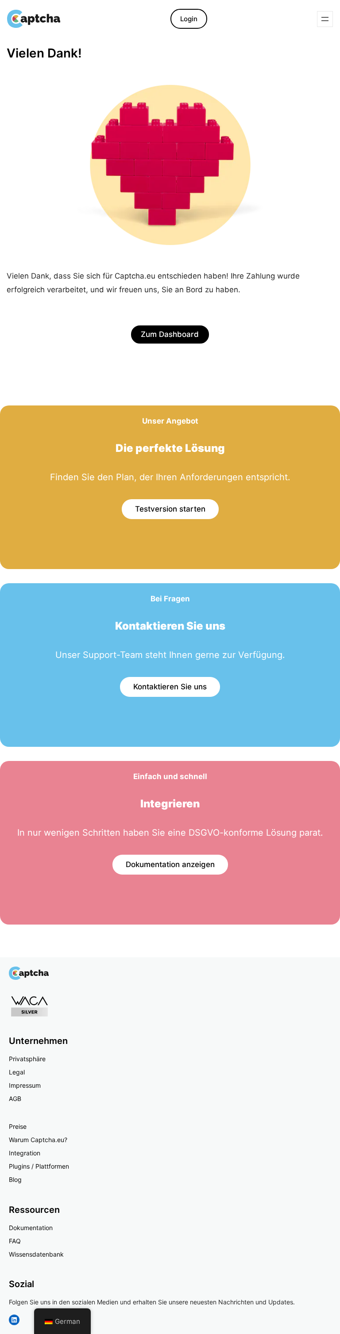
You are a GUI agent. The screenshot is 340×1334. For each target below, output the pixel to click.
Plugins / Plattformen (39, 1166)
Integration (24, 1153)
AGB (15, 1098)
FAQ (15, 1241)
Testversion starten (170, 509)
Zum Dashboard (170, 334)
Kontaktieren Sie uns (170, 686)
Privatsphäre (27, 1059)
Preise (18, 1126)
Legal (17, 1072)
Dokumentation (31, 1227)
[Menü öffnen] (325, 19)
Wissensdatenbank (36, 1254)
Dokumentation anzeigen (170, 864)
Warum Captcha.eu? (38, 1139)
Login (188, 19)
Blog (15, 1179)
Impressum (25, 1085)
